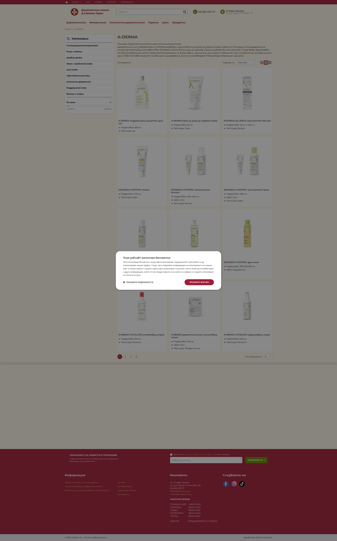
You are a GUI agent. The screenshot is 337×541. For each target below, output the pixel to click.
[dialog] (168, 270)
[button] (138, 282)
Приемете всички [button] (199, 282)
